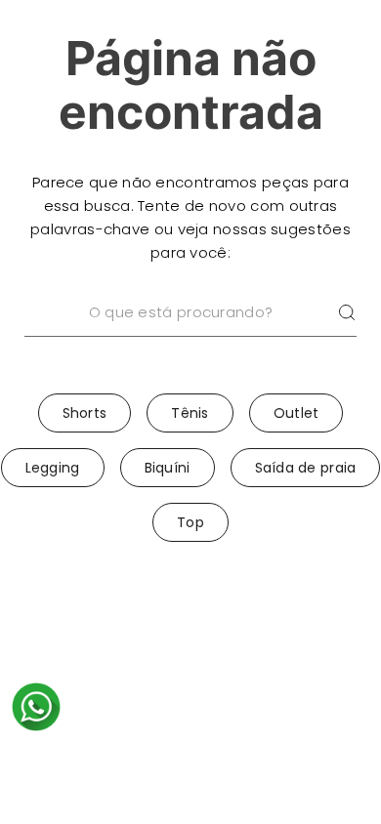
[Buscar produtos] (347, 313)
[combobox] (190, 338)
